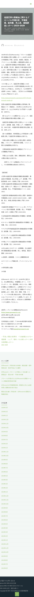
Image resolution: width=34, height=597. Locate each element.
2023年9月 (4, 508)
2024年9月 (4, 460)
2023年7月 (4, 516)
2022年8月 (4, 560)
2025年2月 (4, 444)
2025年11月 (4, 423)
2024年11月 (4, 452)
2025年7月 (4, 440)
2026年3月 (4, 407)
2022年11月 (4, 548)
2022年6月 (4, 568)
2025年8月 (4, 435)
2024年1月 (4, 492)
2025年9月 (4, 432)
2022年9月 (4, 556)
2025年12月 (4, 419)
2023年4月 (4, 528)
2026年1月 (4, 415)
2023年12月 (4, 496)
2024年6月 (4, 472)
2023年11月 (4, 500)
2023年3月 (4, 532)
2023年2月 (4, 536)
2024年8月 (4, 464)
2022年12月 (4, 544)
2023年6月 (4, 520)
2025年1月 (4, 448)
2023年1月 (4, 540)
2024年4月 (4, 480)
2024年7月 (4, 468)
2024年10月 (4, 456)
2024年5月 (4, 476)
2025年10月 (4, 427)
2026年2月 (4, 411)
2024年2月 (4, 488)
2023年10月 (4, 504)
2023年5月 (4, 524)
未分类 (9, 28)
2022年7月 (4, 564)
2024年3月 (4, 484)
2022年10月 (4, 552)
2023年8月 (4, 512)
